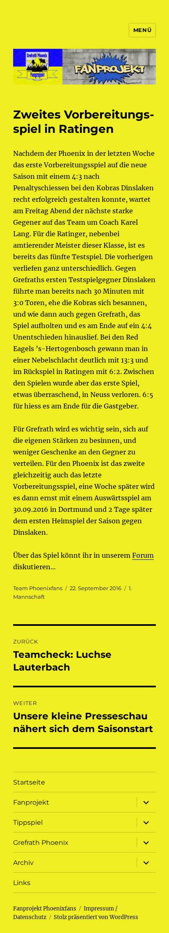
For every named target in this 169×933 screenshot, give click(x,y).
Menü (142, 30)
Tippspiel (28, 822)
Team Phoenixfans (37, 588)
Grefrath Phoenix (41, 842)
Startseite (29, 782)
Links (21, 883)
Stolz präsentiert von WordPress (96, 917)
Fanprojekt (31, 802)
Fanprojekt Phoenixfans (44, 908)
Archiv (23, 863)
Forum (143, 555)
